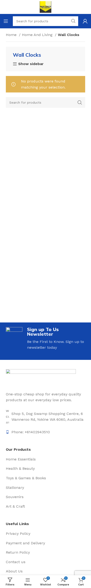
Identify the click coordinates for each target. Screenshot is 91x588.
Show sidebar (31, 64)
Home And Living (38, 35)
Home (12, 35)
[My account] (85, 21)
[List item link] (45, 417)
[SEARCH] (79, 102)
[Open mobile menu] (5, 21)
